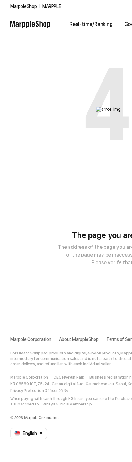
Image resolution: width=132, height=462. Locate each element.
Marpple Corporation (30, 339)
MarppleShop (23, 6)
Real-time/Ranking (91, 24)
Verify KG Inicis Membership (67, 404)
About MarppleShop (79, 339)
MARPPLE (51, 6)
